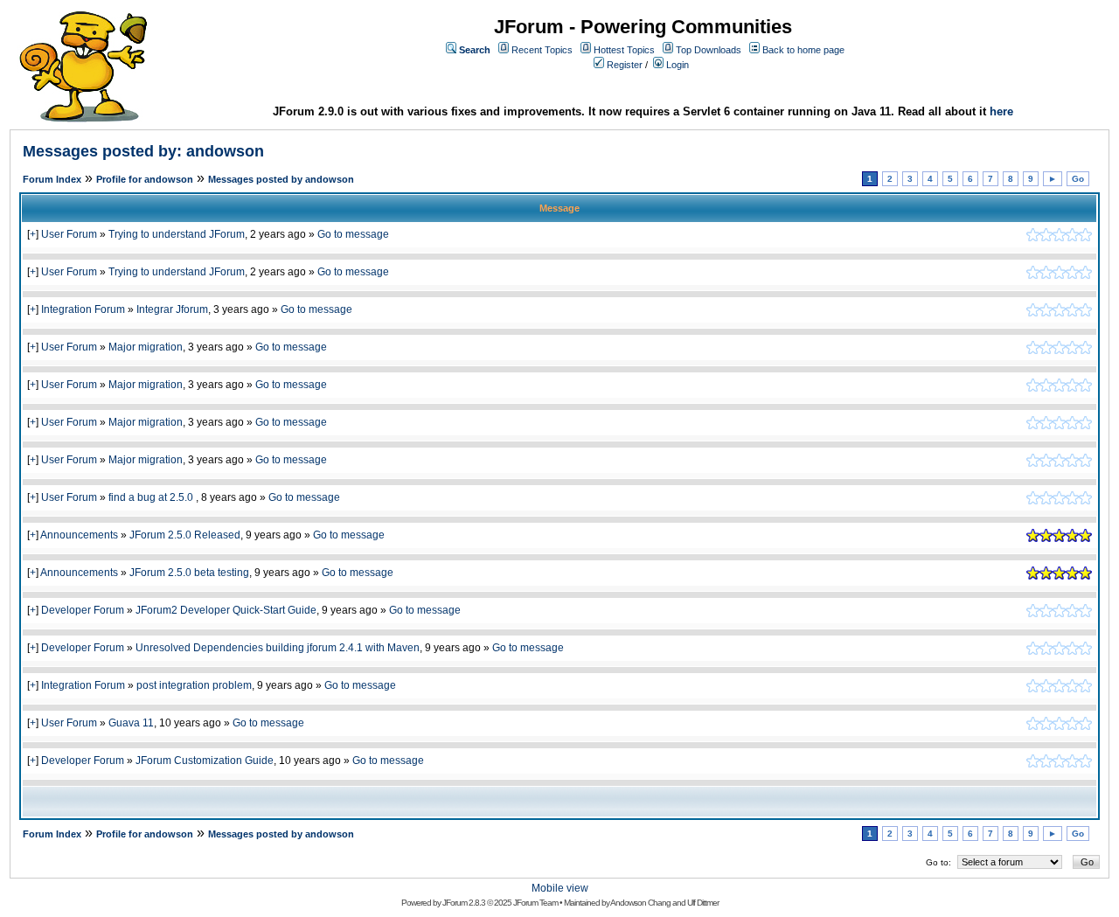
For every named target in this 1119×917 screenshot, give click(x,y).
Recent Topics (542, 50)
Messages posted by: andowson (143, 151)
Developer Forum (82, 610)
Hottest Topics (624, 50)
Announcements (79, 535)
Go (1078, 179)
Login (677, 64)
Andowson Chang (640, 902)
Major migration (145, 347)
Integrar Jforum (172, 309)
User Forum (69, 234)
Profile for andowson (144, 179)
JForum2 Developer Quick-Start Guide (226, 610)
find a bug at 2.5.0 (152, 497)
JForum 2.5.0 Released (184, 535)
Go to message (353, 234)
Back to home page (803, 50)
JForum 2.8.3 (463, 902)
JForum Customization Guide (205, 760)
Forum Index (52, 179)
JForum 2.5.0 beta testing (189, 572)
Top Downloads (708, 50)
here (1001, 111)
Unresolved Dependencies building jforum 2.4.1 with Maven (278, 648)
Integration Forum (83, 309)
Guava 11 (131, 723)
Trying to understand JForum (176, 234)
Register (625, 64)
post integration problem (194, 685)
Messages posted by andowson (281, 179)
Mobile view (560, 888)
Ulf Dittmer (703, 902)
